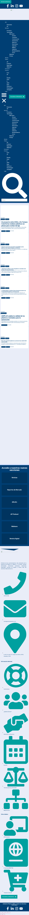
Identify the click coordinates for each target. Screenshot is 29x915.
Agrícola (14, 46)
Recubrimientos (16, 51)
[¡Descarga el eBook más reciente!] (2, 351)
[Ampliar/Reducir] (1, 912)
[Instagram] (16, 6)
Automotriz (15, 40)
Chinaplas (9, 89)
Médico (14, 47)
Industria (14, 49)
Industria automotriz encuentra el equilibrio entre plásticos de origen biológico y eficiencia (12, 247)
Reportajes (9, 65)
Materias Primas (3, 313)
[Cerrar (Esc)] (9, 912)
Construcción (15, 39)
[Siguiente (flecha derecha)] (4, 914)
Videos (6, 59)
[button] (4, 98)
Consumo (14, 37)
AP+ (6, 22)
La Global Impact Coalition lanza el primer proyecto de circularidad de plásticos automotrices (13, 291)
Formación (6, 149)
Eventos (7, 70)
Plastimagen (10, 88)
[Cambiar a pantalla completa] (4, 912)
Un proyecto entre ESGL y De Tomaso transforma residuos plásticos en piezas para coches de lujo (14, 224)
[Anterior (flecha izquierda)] (1, 914)
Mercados (11, 34)
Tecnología (9, 32)
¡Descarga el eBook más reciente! (9, 354)
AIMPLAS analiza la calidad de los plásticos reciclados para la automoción (13, 318)
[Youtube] (21, 6)
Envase (14, 35)
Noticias (7, 28)
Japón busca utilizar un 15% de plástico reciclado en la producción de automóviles (13, 269)
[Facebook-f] (7, 6)
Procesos (9, 30)
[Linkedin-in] (12, 6)
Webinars (9, 147)
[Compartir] (6, 912)
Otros (13, 52)
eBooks (5, 139)
